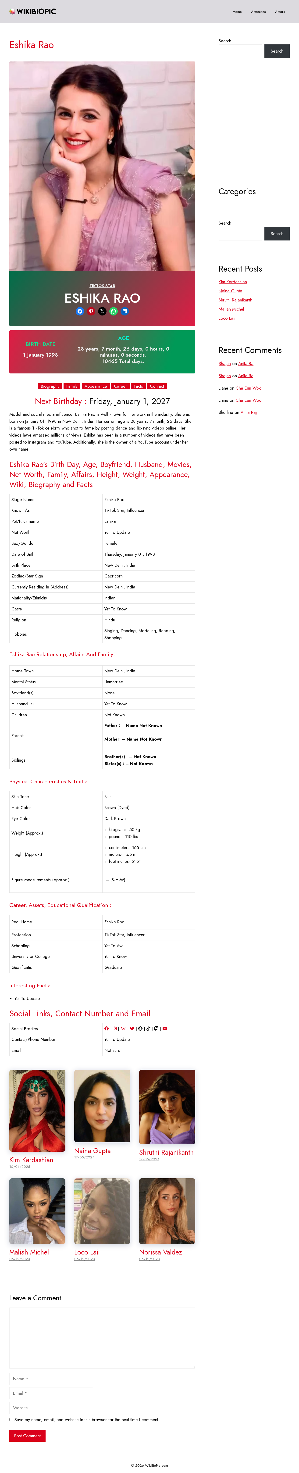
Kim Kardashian (31, 1160)
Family (72, 386)
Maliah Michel (29, 1252)
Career (120, 386)
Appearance (96, 386)
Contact (157, 386)
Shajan (225, 363)
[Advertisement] (254, 134)
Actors (280, 11)
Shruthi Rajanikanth (166, 1152)
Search (225, 41)
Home (237, 11)
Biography (50, 386)
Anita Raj (246, 363)
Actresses (258, 11)
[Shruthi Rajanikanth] (167, 1140)
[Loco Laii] (102, 1240)
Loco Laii (87, 1252)
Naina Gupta (92, 1151)
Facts (138, 386)
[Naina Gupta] (102, 1139)
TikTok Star (102, 286)
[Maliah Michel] (37, 1240)
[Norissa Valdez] (167, 1240)
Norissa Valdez (160, 1252)
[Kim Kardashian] (37, 1148)
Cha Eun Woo (249, 388)
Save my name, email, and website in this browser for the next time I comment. (86, 1419)
